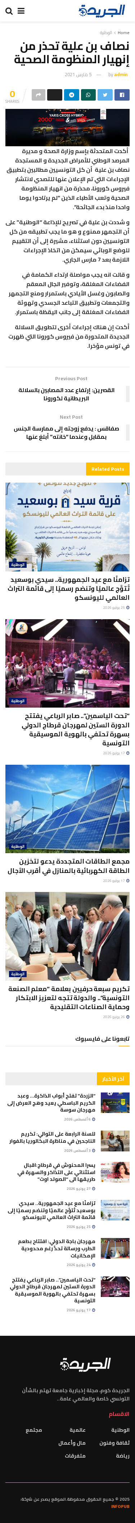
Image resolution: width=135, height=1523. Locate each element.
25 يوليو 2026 (114, 607)
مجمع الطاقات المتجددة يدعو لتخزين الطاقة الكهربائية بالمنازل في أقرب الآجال (69, 865)
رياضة (123, 1455)
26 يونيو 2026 (114, 1016)
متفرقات (75, 1455)
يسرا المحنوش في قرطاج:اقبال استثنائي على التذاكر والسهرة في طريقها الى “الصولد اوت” (56, 1172)
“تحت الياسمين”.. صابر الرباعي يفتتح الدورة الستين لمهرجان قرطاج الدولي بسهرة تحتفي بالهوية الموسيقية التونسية (76, 729)
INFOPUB (120, 1506)
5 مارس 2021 (78, 74)
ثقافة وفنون (114, 1443)
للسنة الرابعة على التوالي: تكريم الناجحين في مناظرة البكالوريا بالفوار (52, 1137)
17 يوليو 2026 (114, 753)
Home (124, 32)
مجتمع (34, 1430)
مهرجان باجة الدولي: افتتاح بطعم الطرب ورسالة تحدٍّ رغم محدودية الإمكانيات (56, 1248)
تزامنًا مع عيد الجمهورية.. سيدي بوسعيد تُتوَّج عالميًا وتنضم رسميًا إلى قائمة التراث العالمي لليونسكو (69, 588)
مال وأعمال (72, 1443)
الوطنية (106, 32)
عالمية (77, 1430)
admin (120, 74)
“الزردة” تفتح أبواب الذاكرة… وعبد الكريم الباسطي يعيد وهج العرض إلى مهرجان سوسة (51, 1102)
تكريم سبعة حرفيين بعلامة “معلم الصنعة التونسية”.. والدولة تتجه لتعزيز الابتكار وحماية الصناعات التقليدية (69, 998)
